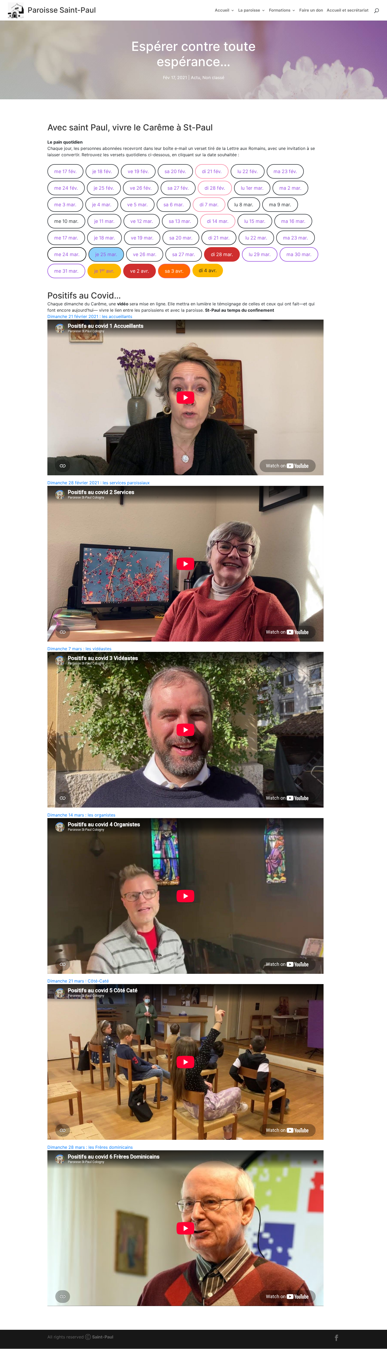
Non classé (213, 77)
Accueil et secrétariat (348, 10)
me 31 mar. (66, 271)
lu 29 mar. (260, 254)
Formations (279, 10)
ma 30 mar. (298, 254)
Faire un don (311, 10)
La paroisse (249, 10)
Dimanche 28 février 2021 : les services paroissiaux (98, 482)
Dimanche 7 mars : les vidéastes (79, 648)
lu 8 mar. (243, 204)
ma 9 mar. (280, 204)
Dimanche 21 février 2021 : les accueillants (89, 316)
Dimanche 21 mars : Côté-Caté (78, 981)
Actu (195, 77)
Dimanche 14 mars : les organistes (81, 815)
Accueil (222, 10)
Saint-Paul (102, 1337)
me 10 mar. (66, 221)
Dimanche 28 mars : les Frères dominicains (90, 1147)
